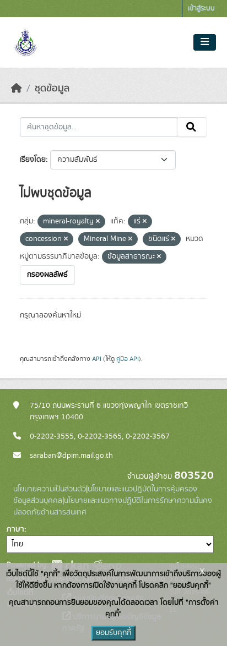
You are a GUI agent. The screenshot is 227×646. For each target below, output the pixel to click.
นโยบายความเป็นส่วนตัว (49, 489)
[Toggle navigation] (204, 42)
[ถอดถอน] (98, 221)
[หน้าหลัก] (16, 88)
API (96, 359)
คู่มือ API (127, 359)
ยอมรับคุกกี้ (113, 632)
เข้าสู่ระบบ (201, 8)
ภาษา (15, 529)
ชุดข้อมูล (52, 88)
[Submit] (192, 127)
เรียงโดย (33, 159)
